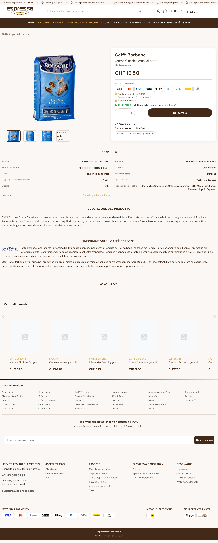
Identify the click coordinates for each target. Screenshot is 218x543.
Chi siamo (51, 469)
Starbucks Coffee (193, 392)
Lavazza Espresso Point (159, 392)
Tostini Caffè (190, 400)
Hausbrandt (80, 408)
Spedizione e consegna (146, 473)
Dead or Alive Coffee (84, 396)
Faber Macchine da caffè (86, 404)
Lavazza (115, 408)
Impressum (182, 469)
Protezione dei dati (187, 482)
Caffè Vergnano (82, 392)
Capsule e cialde (98, 473)
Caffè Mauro (44, 392)
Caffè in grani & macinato (96, 195)
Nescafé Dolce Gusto (158, 404)
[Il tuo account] (158, 11)
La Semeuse (117, 404)
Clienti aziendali (54, 473)
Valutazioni (109, 284)
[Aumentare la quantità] (131, 112)
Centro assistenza (143, 477)
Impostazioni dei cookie (109, 531)
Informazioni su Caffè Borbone (109, 241)
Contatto (138, 469)
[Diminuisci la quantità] (118, 112)
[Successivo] (104, 88)
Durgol (78, 400)
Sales (92, 490)
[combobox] (92, 11)
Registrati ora (204, 440)
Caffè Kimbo (8, 408)
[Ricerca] (139, 11)
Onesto (151, 408)
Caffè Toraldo (44, 408)
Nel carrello (180, 112)
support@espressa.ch (18, 491)
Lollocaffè (152, 396)
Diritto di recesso (186, 477)
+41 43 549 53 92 (13, 475)
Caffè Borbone (8, 404)
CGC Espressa (184, 473)
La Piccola (116, 400)
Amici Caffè (7, 392)
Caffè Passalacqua (47, 400)
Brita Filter (7, 400)
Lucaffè (151, 400)
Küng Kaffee (117, 396)
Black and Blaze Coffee (12, 396)
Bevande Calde (97, 482)
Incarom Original (119, 392)
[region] (54, 95)
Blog (47, 477)
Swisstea (189, 396)
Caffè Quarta (44, 404)
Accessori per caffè (100, 486)
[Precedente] (4, 88)
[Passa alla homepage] (20, 11)
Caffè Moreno (44, 396)
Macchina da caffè (99, 469)
